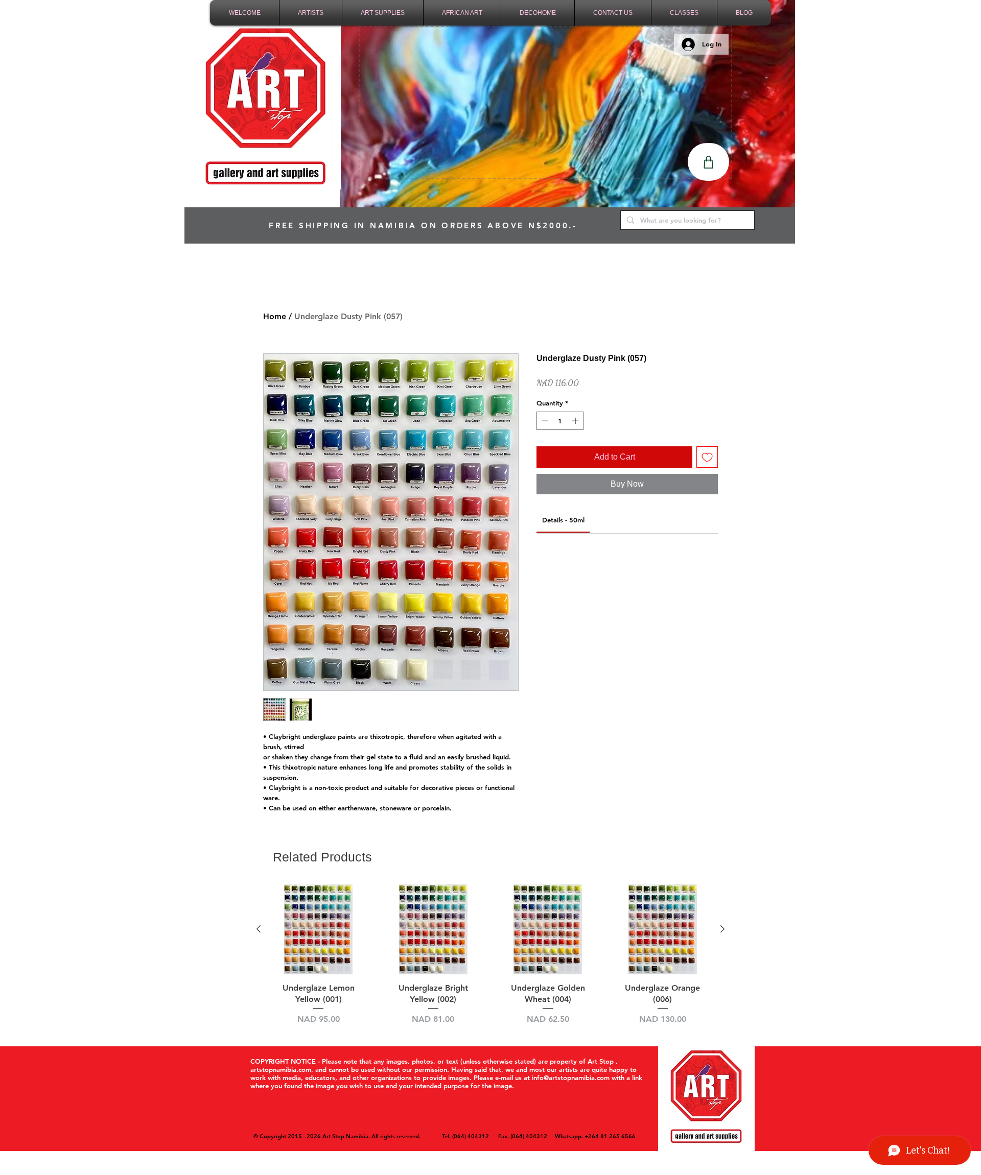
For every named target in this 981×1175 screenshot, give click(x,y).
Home (274, 316)
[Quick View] (318, 929)
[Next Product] (722, 929)
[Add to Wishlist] (707, 457)
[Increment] (576, 420)
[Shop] (708, 162)
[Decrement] (544, 420)
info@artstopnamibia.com (571, 1077)
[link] (563, 520)
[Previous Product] (258, 929)
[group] (490, 954)
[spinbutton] (560, 420)
